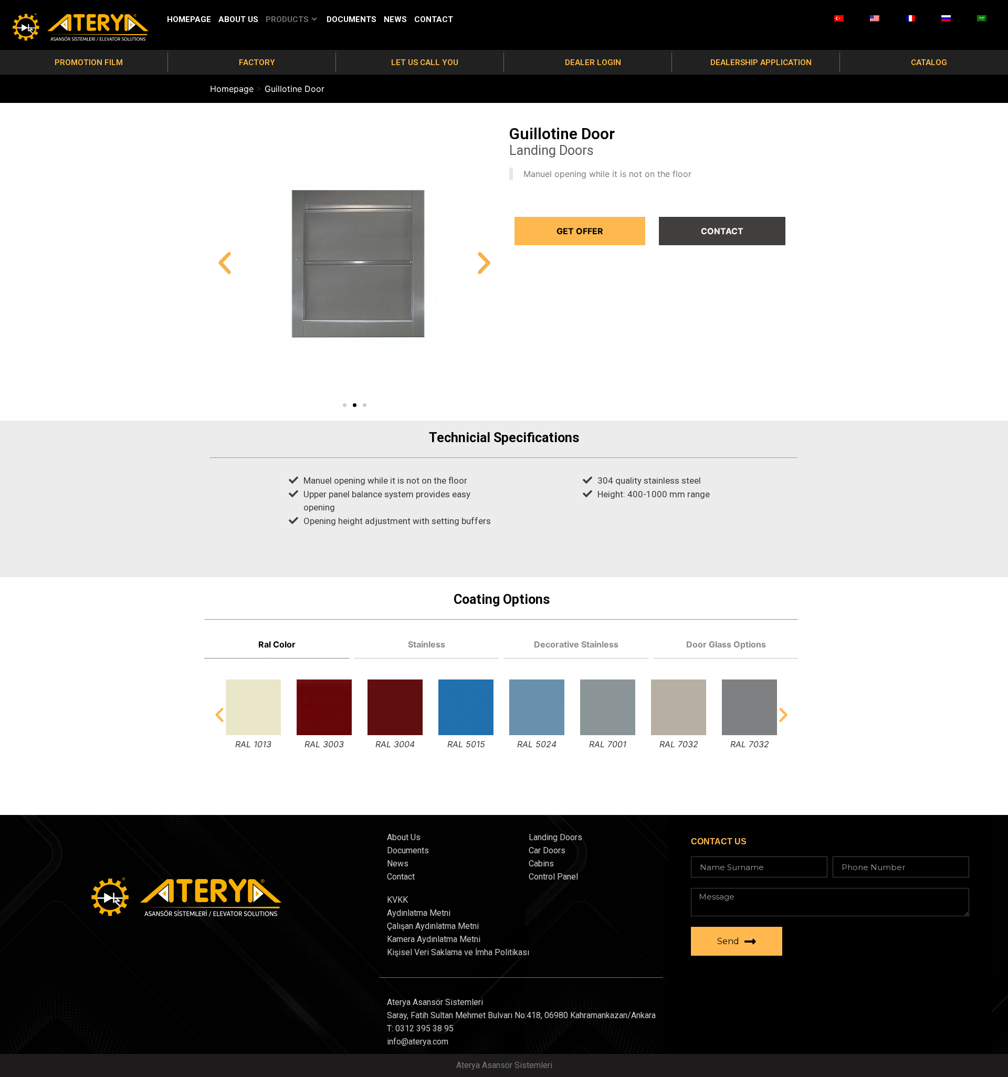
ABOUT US (238, 19)
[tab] (277, 644)
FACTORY (257, 62)
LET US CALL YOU (424, 62)
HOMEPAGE (189, 19)
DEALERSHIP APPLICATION (761, 62)
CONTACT (433, 19)
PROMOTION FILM (89, 62)
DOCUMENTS (351, 19)
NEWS (395, 19)
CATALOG (929, 62)
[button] (344, 405)
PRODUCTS (287, 19)
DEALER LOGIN (593, 62)
